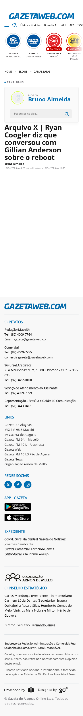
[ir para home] (41, 16)
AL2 (71, 25)
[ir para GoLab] (53, 690)
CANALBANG (42, 71)
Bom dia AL (51, 25)
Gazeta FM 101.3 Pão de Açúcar (27, 454)
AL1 (63, 25)
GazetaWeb (12, 449)
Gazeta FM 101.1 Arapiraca (24, 444)
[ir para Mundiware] (19, 689)
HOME (8, 71)
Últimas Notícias (30, 25)
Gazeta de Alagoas (18, 425)
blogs (23, 71)
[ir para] (17, 507)
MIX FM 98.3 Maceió (19, 429)
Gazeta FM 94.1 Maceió (21, 439)
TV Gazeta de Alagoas (20, 435)
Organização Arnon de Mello (25, 464)
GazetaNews (13, 459)
